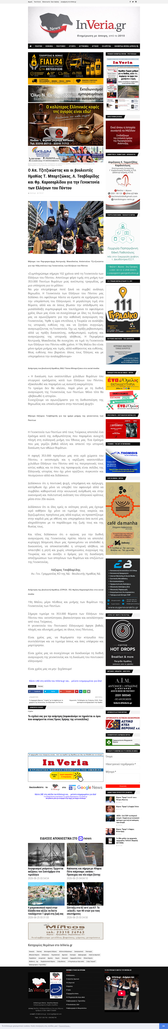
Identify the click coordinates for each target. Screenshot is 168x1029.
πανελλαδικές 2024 (73, 1004)
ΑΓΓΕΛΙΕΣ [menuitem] (95, 46)
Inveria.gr (33, 193)
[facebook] (130, 2)
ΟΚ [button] (163, 1026)
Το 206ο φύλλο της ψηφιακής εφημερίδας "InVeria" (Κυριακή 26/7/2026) (127, 840)
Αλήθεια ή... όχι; (33, 961)
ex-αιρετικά (42, 958)
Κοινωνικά (65, 958)
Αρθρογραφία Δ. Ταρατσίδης (37, 965)
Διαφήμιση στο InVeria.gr (68, 2)
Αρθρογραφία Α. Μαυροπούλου (77, 1008)
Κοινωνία (31, 951)
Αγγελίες (50, 958)
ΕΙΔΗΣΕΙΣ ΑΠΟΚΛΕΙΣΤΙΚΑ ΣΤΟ (59, 838)
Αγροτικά (64, 955)
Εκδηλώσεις (45, 955)
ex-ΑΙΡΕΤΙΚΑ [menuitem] (106, 46)
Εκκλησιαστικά (79, 951)
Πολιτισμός (89, 951)
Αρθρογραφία (82, 955)
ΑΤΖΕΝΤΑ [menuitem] (72, 46)
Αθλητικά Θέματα (34, 955)
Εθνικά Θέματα (88, 958)
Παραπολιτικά (56, 955)
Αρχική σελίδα (32, 164)
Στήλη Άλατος (61, 961)
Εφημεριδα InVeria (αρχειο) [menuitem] (125, 46)
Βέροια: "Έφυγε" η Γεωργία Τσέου (127, 806)
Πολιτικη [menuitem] (38, 46)
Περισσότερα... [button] (65, 1026)
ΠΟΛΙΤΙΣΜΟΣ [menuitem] (60, 46)
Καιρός (57, 958)
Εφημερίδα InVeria (75, 958)
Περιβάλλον (32, 958)
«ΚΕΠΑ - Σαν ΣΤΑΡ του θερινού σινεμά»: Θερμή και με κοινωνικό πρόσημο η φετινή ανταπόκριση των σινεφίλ (127, 819)
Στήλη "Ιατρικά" (91, 961)
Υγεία (69, 990)
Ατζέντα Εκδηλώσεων (65, 951)
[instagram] (136, 2)
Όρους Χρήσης (61, 719)
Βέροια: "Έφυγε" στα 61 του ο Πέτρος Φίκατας (126, 799)
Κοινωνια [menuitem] (49, 46)
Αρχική (30, 2)
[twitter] (133, 2)
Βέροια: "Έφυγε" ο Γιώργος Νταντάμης (125, 830)
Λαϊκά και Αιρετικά (94, 955)
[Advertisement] (65, 815)
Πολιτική (40, 164)
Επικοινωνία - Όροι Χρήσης (50, 2)
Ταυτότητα (37, 2)
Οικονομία (73, 955)
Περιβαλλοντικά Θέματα (48, 961)
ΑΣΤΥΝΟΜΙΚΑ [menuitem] (83, 46)
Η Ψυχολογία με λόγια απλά (76, 961)
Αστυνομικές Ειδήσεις (50, 951)
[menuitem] (30, 46)
